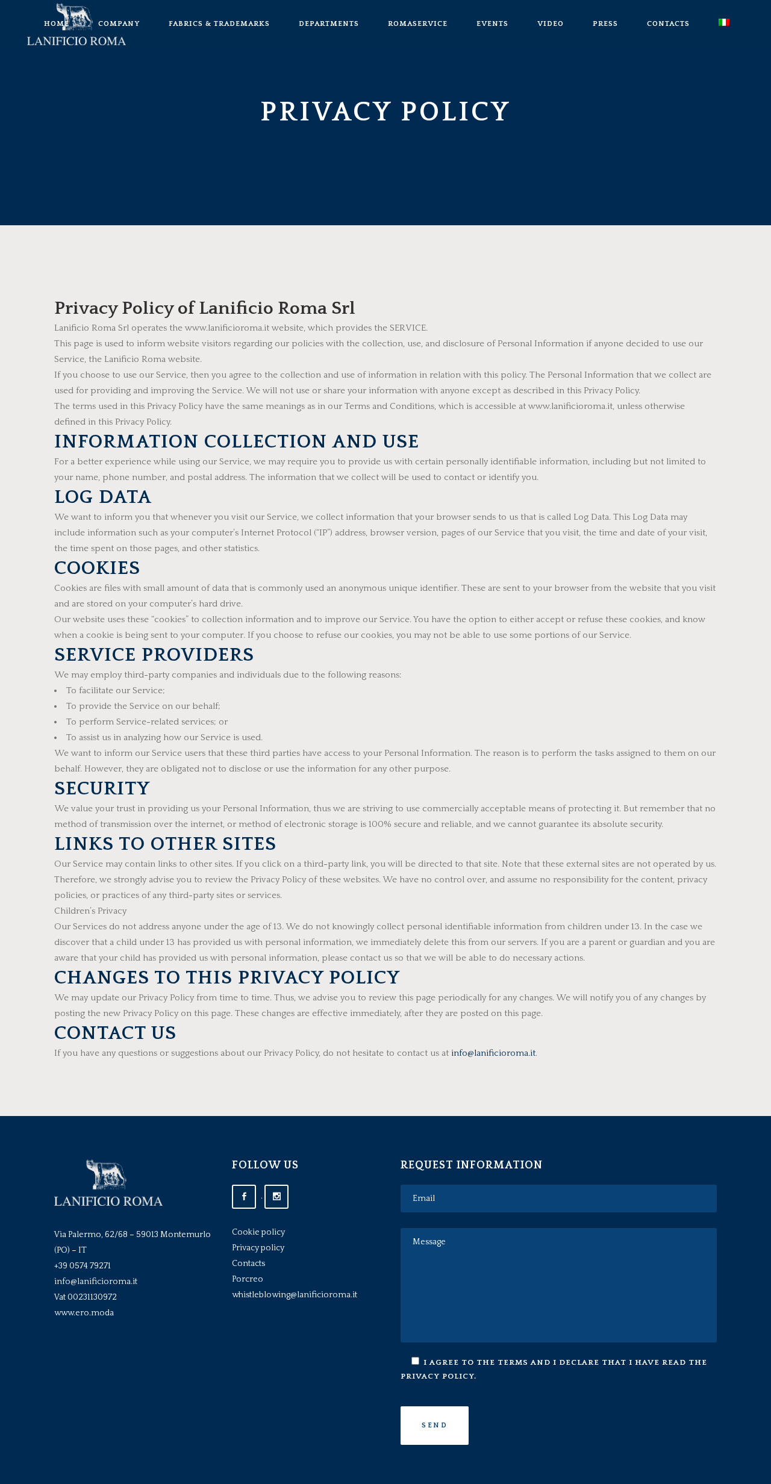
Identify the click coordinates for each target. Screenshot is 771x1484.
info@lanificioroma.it (493, 1053)
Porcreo (247, 1279)
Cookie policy (258, 1232)
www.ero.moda (84, 1313)
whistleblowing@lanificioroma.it (294, 1295)
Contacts (248, 1263)
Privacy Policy (437, 1376)
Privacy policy (258, 1248)
